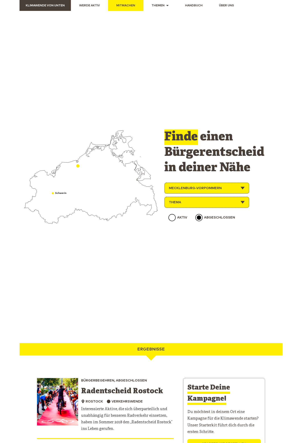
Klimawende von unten (45, 5)
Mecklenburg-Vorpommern (195, 188)
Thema (175, 202)
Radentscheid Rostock (122, 391)
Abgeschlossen (219, 217)
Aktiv (182, 217)
